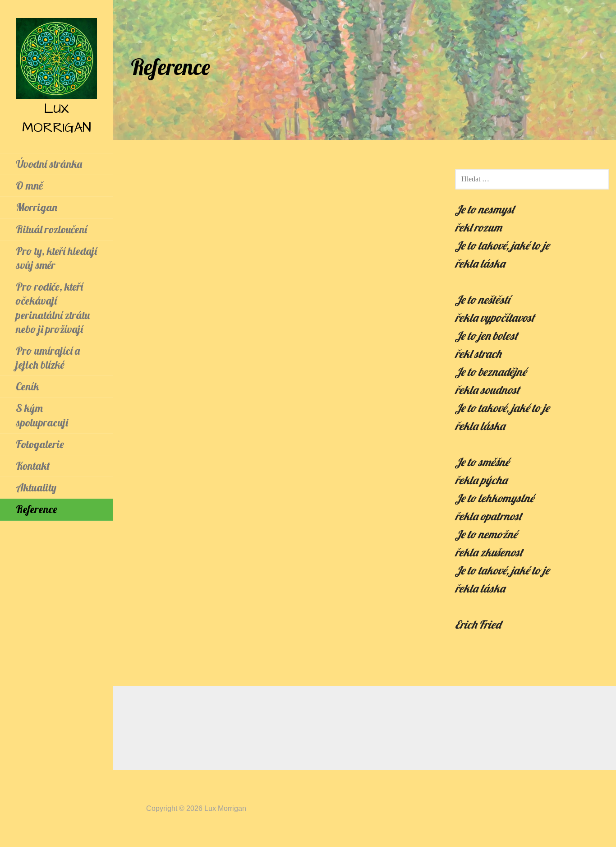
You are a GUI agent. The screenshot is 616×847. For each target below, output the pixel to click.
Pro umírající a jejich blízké (48, 357)
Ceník (27, 386)
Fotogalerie (40, 444)
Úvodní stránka (49, 164)
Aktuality (36, 487)
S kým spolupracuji (42, 415)
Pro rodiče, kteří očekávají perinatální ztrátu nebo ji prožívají (53, 308)
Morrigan (36, 207)
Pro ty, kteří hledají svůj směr (56, 258)
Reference (36, 509)
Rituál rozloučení (51, 229)
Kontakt (33, 465)
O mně (29, 185)
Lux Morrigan (56, 118)
